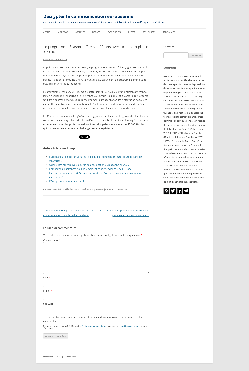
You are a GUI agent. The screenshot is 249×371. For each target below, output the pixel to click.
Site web (48, 303)
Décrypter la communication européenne (88, 16)
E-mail (47, 290)
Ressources (149, 32)
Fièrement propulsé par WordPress (59, 356)
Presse (131, 32)
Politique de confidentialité (94, 325)
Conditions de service (130, 325)
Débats (96, 32)
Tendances (169, 32)
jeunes (107, 189)
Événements (114, 32)
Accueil (47, 32)
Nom (47, 277)
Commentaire (52, 240)
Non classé (80, 189)
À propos (63, 32)
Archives (80, 32)
